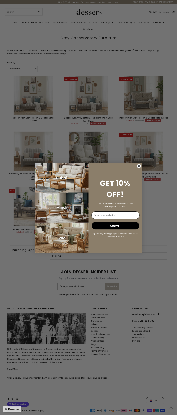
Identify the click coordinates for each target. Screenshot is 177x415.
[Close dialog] (139, 166)
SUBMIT (115, 226)
